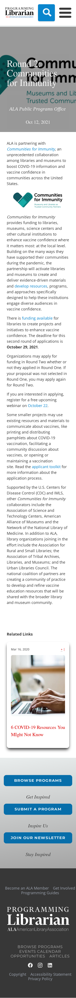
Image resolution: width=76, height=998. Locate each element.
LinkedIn (50, 965)
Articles (59, 956)
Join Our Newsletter (38, 837)
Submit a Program (38, 809)
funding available (37, 318)
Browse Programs (38, 780)
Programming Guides (40, 893)
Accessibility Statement (50, 974)
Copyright (17, 974)
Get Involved (64, 888)
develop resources (31, 286)
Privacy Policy (40, 979)
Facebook (30, 965)
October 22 (38, 405)
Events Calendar (40, 951)
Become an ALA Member (27, 888)
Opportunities (28, 956)
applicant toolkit (46, 466)
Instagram (40, 965)
